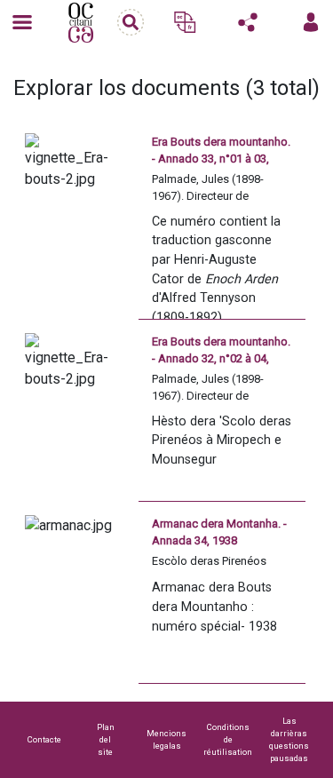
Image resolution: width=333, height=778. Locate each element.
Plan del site (106, 739)
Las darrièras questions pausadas (289, 739)
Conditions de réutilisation (227, 739)
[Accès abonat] (311, 22)
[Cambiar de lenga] (184, 22)
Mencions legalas (166, 739)
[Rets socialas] (248, 22)
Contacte (44, 739)
